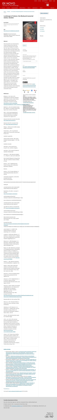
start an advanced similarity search (15, 391)
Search (41, 7)
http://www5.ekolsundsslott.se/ (9, 120)
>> (8, 388)
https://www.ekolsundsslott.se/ (12, 124)
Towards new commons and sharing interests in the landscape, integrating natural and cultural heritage (20, 357)
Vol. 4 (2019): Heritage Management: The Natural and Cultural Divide (22, 11)
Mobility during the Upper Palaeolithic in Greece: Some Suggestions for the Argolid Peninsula (20, 383)
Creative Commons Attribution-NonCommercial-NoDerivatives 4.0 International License (29, 85)
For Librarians (42, 31)
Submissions (35, 7)
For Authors (42, 29)
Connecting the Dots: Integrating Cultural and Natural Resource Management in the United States (21, 352)
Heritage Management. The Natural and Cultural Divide (18, 377)
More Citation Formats (27, 61)
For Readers (42, 27)
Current (3, 7)
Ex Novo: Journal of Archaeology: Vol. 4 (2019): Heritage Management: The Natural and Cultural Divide (20, 353)
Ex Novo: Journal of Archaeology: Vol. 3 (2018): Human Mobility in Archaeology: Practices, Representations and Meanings (19, 385)
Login (54, 0)
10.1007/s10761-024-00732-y (28, 102)
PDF (25, 45)
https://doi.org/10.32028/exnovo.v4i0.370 (11, 30)
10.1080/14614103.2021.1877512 (29, 112)
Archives (8, 7)
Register (50, 0)
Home (5, 11)
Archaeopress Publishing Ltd (17, 405)
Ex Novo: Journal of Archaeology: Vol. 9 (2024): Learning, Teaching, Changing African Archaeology (21, 361)
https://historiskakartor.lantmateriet (10, 193)
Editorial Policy (22, 7)
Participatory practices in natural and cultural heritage (24, 369)
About (29, 7)
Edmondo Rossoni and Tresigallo (26, 372)
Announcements (15, 7)
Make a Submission (44, 13)
